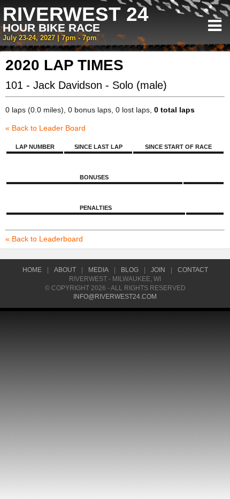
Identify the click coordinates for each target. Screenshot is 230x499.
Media (98, 270)
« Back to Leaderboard (44, 239)
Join (158, 270)
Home (32, 270)
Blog (130, 270)
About (65, 270)
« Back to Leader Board (45, 128)
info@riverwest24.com (115, 296)
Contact (193, 270)
